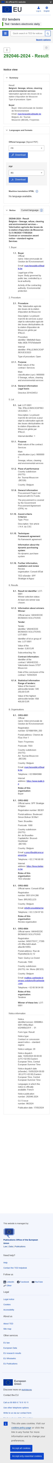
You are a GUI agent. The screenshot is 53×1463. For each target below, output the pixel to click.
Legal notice (8, 1299)
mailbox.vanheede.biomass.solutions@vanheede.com (31, 981)
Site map (7, 1329)
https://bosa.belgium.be (30, 867)
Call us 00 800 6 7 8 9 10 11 (16, 1402)
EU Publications (10, 1364)
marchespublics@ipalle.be (29, 114)
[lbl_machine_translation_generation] (37, 191)
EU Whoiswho (9, 1358)
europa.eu (27, 1389)
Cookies (7, 1304)
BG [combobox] (12, 173)
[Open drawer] (7, 50)
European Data (10, 1348)
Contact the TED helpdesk (15, 1268)
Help (5, 1262)
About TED (8, 1323)
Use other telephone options (16, 1408)
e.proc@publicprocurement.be (31, 853)
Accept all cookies (21, 1448)
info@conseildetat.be (34, 908)
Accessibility (8, 1310)
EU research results (12, 1353)
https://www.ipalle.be (31, 782)
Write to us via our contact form (17, 1413)
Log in (38, 11)
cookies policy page (21, 1427)
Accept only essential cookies (27, 1456)
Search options (43, 40)
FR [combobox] (12, 148)
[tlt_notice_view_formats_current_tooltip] (41, 210)
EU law (6, 1343)
